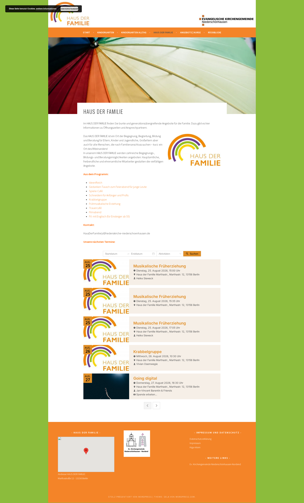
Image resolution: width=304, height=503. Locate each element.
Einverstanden (69, 8)
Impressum (195, 443)
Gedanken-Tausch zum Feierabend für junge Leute (118, 187)
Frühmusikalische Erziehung (104, 203)
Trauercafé (95, 208)
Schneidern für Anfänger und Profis (108, 195)
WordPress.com (185, 496)
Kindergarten (105, 32)
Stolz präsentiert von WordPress (130, 496)
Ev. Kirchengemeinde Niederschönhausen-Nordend (215, 464)
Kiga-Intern (195, 447)
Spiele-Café (96, 191)
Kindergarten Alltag (133, 32)
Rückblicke (214, 32)
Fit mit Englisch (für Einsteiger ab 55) (109, 216)
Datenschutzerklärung (200, 438)
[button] (86, 451)
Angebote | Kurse (190, 32)
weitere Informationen (46, 8)
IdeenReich (95, 182)
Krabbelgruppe (98, 199)
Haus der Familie (163, 32)
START (86, 32)
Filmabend (95, 212)
